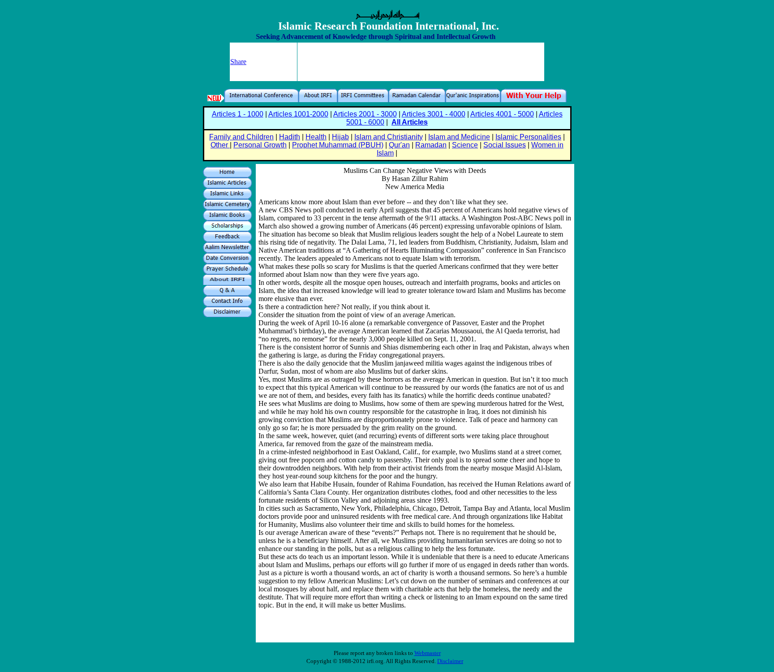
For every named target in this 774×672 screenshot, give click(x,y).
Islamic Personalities (528, 137)
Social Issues (504, 145)
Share (238, 61)
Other (220, 145)
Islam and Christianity (388, 137)
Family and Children (241, 137)
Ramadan (431, 145)
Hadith (289, 137)
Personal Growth (260, 145)
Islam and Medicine (459, 137)
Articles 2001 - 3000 (365, 114)
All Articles (409, 122)
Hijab (340, 137)
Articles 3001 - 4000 (433, 114)
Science (465, 145)
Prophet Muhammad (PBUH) (337, 145)
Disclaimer (450, 661)
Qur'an (399, 145)
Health (316, 137)
